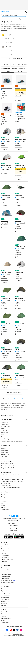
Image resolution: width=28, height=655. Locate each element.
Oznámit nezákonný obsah (7, 559)
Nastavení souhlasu (5, 576)
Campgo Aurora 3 (19, 272)
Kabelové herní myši (5, 435)
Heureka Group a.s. (17, 634)
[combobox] (14, 15)
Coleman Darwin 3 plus (6, 349)
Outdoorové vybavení (19, 19)
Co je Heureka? (4, 545)
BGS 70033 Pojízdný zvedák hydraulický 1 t (11, 487)
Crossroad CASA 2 (19, 375)
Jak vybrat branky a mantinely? (8, 464)
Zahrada (3, 505)
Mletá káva (3, 428)
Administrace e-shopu (6, 589)
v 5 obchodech (4, 171)
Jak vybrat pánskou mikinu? (7, 468)
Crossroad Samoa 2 (19, 165)
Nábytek (3, 507)
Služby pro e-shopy (5, 593)
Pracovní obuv (4, 422)
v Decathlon (17, 145)
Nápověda (3, 606)
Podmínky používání (5, 549)
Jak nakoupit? (4, 568)
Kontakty (3, 547)
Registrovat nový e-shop (7, 591)
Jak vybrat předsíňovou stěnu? (8, 466)
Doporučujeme (5, 492)
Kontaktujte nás (14, 525)
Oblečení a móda (5, 509)
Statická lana (4, 437)
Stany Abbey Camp (5, 454)
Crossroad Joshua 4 (6, 272)
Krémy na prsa (4, 432)
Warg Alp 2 (17, 349)
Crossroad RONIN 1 (19, 195)
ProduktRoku (4, 616)
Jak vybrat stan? (19, 114)
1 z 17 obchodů (4, 385)
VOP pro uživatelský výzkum (7, 582)
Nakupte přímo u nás (6, 574)
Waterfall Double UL (6, 165)
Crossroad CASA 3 (19, 324)
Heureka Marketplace (6, 595)
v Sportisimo (18, 175)
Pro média (3, 553)
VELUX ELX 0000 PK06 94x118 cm (8, 477)
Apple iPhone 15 (5, 495)
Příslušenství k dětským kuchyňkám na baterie (12, 441)
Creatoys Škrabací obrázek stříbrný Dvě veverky (12, 481)
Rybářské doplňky (5, 424)
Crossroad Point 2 (5, 298)
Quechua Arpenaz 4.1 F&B (7, 88)
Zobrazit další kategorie (14, 58)
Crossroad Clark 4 (5, 195)
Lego (2, 503)
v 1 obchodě (3, 93)
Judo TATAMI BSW (5, 483)
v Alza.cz (3, 145)
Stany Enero (4, 456)
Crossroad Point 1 (5, 324)
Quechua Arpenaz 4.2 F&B (21, 88)
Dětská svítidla (4, 430)
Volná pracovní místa (6, 551)
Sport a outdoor (10, 19)
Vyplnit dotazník (14, 531)
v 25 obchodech (4, 355)
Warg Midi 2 (18, 221)
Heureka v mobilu (5, 570)
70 (22, 398)
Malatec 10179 (4, 221)
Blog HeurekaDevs (5, 557)
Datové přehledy (5, 599)
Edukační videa (4, 603)
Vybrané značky (5, 445)
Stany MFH (3, 448)
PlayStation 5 (4, 501)
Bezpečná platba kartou (6, 580)
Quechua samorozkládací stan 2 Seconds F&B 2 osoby (7, 116)
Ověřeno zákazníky (5, 612)
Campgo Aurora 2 (5, 139)
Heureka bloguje (5, 555)
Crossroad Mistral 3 (20, 247)
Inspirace (3, 620)
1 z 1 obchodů (18, 96)
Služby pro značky (5, 597)
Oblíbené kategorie (6, 419)
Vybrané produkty (6, 472)
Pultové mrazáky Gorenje (7, 439)
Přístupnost (4, 561)
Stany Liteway (4, 450)
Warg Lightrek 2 (19, 298)
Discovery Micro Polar (6, 485)
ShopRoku (3, 614)
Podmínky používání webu (18, 636)
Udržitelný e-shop (5, 622)
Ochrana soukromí (5, 578)
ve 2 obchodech (4, 224)
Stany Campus (4, 452)
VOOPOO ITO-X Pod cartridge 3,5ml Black (10, 475)
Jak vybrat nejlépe (6, 461)
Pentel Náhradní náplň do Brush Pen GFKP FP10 (12, 479)
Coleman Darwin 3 (5, 375)
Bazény (3, 499)
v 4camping (17, 226)
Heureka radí (4, 572)
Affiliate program (5, 601)
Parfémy (3, 497)
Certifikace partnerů (6, 618)
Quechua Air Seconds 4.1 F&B (21, 139)
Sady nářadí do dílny (5, 426)
